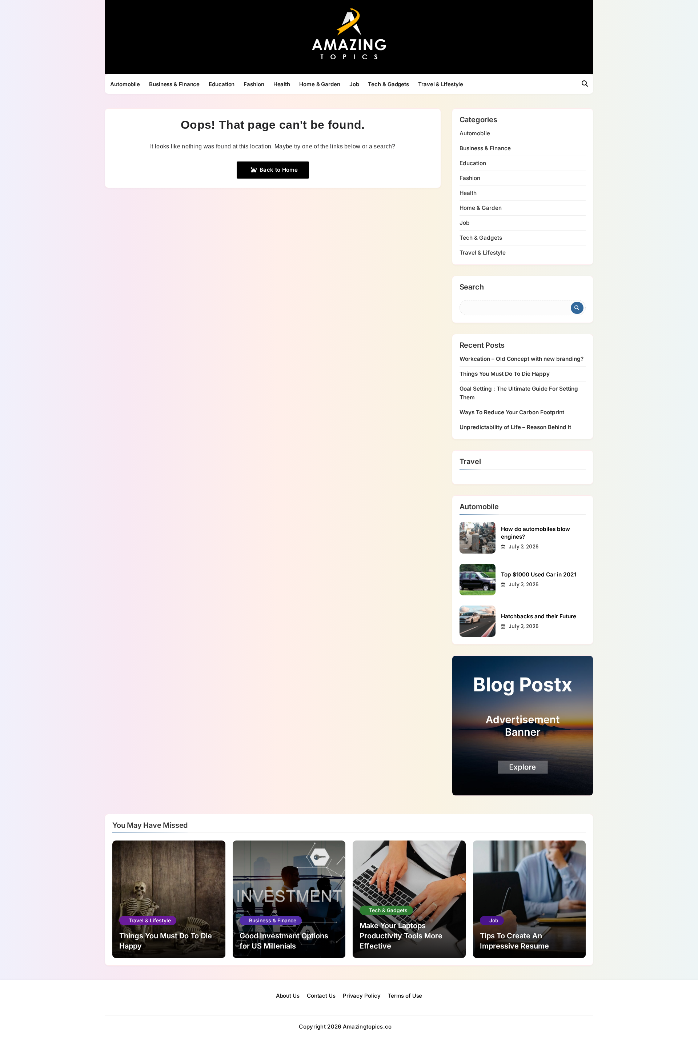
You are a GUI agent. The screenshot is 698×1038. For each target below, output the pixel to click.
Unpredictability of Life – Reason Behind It (515, 427)
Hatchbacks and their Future (538, 616)
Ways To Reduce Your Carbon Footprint (512, 412)
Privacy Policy (362, 995)
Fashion (254, 84)
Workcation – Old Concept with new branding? (521, 358)
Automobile (125, 84)
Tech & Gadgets (388, 84)
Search (472, 287)
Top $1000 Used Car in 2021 (538, 574)
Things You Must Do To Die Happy (505, 373)
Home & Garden (319, 84)
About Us (288, 995)
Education (221, 84)
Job (354, 84)
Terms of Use (405, 995)
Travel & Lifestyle (440, 84)
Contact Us (321, 995)
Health (281, 84)
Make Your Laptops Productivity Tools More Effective (401, 935)
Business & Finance (174, 84)
